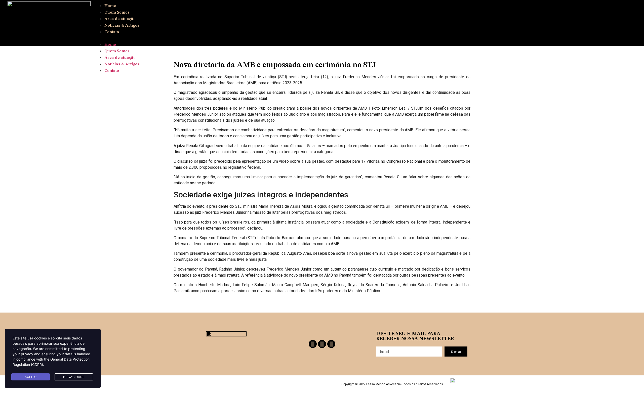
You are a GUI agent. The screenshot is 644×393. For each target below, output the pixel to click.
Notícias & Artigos (121, 26)
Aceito (30, 377)
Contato (111, 32)
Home (110, 6)
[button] (352, 38)
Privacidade (74, 377)
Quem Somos (117, 13)
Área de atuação (120, 19)
